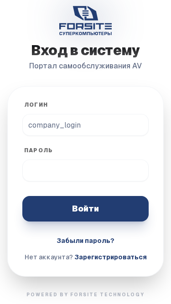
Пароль (38, 150)
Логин (36, 105)
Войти (85, 208)
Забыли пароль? (85, 240)
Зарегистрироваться (110, 257)
